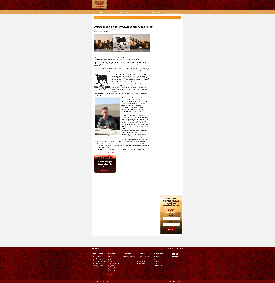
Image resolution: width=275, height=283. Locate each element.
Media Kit (126, 258)
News (110, 256)
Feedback (142, 263)
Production (111, 265)
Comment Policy (159, 259)
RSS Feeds (142, 261)
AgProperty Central (99, 261)
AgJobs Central (98, 263)
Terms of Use (158, 265)
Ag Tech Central (98, 265)
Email (171, 221)
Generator (180, 281)
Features (111, 258)
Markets (110, 261)
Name (171, 215)
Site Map (156, 261)
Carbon (110, 259)
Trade (110, 272)
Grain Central (97, 256)
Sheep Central (97, 258)
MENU (99, 12)
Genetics (111, 276)
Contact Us (157, 258)
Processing (111, 270)
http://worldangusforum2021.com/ (107, 153)
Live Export (111, 268)
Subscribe (171, 229)
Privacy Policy (158, 263)
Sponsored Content (114, 263)
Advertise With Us (129, 256)
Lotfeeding (111, 267)
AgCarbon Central (98, 259)
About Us (96, 267)
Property (111, 274)
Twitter (141, 259)
